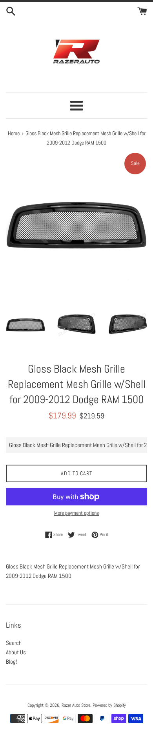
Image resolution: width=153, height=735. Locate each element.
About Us (16, 652)
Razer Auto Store (76, 705)
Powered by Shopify (109, 705)
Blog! (11, 661)
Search (14, 642)
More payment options (76, 512)
